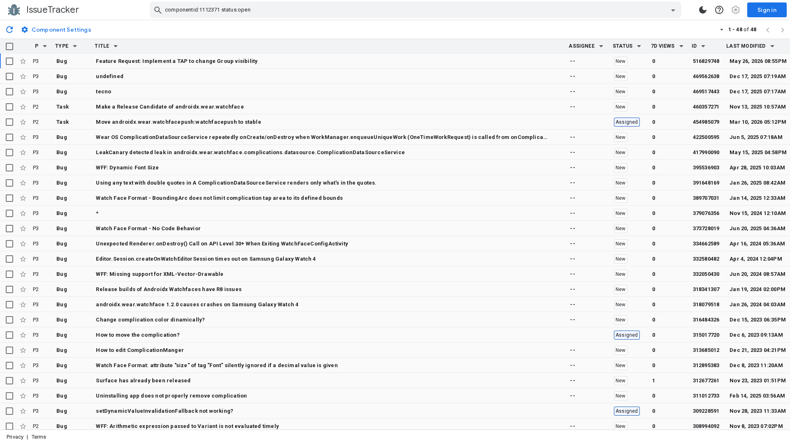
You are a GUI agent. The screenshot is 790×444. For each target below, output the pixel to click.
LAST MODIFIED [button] (745, 46)
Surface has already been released (143, 380)
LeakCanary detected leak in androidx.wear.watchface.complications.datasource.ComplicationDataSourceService (250, 152)
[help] (719, 10)
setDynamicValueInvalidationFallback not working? (164, 411)
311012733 (706, 396)
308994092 (706, 426)
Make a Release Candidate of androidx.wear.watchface (170, 107)
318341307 (706, 289)
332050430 (706, 274)
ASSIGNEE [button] (582, 46)
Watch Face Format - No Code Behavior (148, 228)
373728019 (706, 228)
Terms (39, 437)
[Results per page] (721, 29)
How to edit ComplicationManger (140, 350)
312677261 (706, 380)
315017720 (706, 335)
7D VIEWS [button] (663, 46)
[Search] (158, 10)
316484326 (706, 320)
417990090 (706, 152)
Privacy (15, 437)
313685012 (706, 350)
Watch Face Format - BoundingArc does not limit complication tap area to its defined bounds (219, 198)
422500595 (706, 137)
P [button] (36, 46)
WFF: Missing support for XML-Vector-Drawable (159, 274)
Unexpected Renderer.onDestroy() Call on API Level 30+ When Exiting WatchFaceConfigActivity (222, 243)
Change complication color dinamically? (150, 320)
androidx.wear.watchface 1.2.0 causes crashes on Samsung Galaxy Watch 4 (197, 304)
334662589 (706, 243)
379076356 (706, 213)
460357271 (706, 107)
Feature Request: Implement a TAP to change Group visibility (177, 61)
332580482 (706, 259)
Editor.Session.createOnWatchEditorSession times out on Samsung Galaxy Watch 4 (206, 259)
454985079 (706, 122)
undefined (109, 76)
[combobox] (416, 10)
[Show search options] (673, 10)
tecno (103, 91)
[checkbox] (9, 46)
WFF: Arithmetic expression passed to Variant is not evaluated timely (187, 426)
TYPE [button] (61, 46)
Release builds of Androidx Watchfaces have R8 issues (169, 289)
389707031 (706, 198)
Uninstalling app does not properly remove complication (171, 396)
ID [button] (694, 46)
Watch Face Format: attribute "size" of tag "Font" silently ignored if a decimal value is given (216, 365)
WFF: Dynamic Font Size (127, 167)
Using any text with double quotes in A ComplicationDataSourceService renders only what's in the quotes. (236, 183)
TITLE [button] (102, 46)
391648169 (706, 183)
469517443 (706, 91)
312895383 (706, 365)
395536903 (706, 167)
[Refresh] (9, 29)
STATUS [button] (622, 46)
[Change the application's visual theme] (703, 10)
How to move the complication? (137, 335)
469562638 (706, 76)
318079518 (706, 304)
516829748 (706, 61)
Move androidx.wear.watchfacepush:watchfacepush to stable (178, 122)
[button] (45, 46)
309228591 (706, 411)
